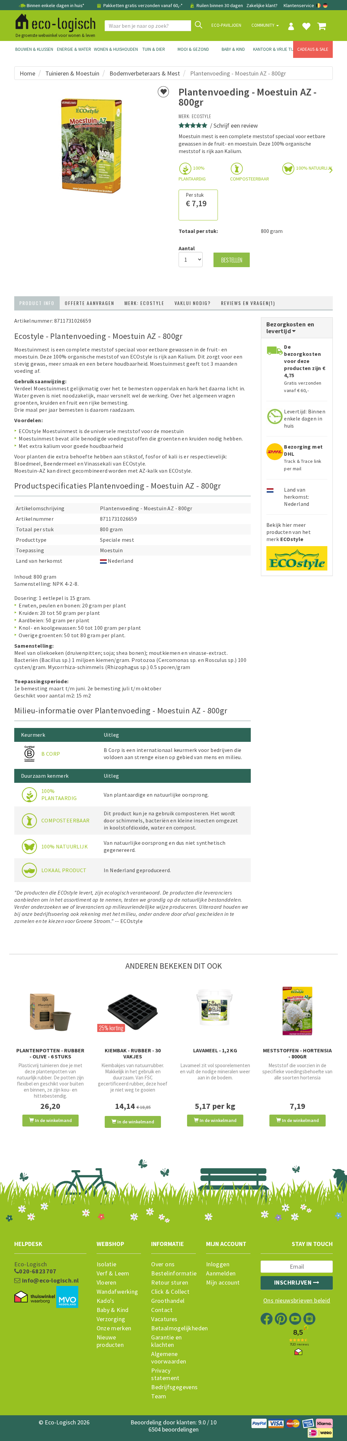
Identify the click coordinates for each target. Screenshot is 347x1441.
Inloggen (217, 1264)
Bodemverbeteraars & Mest (144, 73)
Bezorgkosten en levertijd (290, 327)
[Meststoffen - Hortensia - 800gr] (297, 1011)
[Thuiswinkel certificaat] (34, 1297)
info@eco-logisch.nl (49, 1280)
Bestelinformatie (173, 1273)
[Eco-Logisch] (53, 22)
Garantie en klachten (166, 1341)
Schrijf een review (235, 125)
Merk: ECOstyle (144, 302)
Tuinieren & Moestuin (72, 73)
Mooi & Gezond (193, 49)
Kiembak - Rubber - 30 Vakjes (133, 1053)
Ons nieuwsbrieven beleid (296, 1300)
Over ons (163, 1264)
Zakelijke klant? (262, 5)
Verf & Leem (113, 1273)
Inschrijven (293, 1282)
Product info (37, 302)
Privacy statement (165, 1374)
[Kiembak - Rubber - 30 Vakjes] (132, 1011)
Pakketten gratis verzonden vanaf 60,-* (143, 5)
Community (263, 25)
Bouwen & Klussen (34, 49)
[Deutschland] (325, 5)
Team (158, 1396)
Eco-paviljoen (226, 25)
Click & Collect (170, 1291)
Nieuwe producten (110, 1341)
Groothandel (167, 1301)
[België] (319, 5)
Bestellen (231, 260)
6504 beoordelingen (173, 1429)
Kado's (106, 1301)
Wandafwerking (117, 1291)
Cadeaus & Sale (312, 49)
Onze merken (114, 1328)
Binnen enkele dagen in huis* (55, 5)
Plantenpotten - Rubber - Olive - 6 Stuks (50, 1053)
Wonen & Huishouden (114, 49)
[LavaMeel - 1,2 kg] (215, 1007)
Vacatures (164, 1319)
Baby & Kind (233, 49)
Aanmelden (221, 1273)
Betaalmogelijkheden (173, 1328)
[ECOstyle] (296, 556)
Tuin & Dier (153, 49)
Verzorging (111, 1319)
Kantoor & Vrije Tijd (273, 49)
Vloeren (107, 1282)
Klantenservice (299, 5)
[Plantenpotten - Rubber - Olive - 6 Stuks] (50, 1011)
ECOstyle (201, 116)
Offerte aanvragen (89, 302)
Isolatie (107, 1264)
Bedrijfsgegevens (173, 1387)
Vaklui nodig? (193, 302)
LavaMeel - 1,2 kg (215, 1050)
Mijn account (223, 1282)
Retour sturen (169, 1282)
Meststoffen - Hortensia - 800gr (297, 1053)
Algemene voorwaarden (168, 1357)
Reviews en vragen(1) (248, 302)
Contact (161, 1310)
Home (27, 73)
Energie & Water (74, 49)
